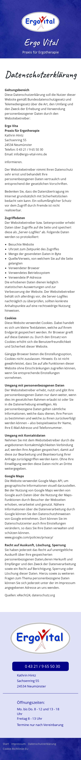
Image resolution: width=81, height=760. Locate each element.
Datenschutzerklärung (42, 744)
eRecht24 (23, 595)
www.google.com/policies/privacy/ (29, 537)
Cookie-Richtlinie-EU (15, 749)
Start (6, 744)
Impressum (18, 744)
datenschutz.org (43, 595)
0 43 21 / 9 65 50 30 (42, 666)
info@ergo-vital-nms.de (30, 154)
